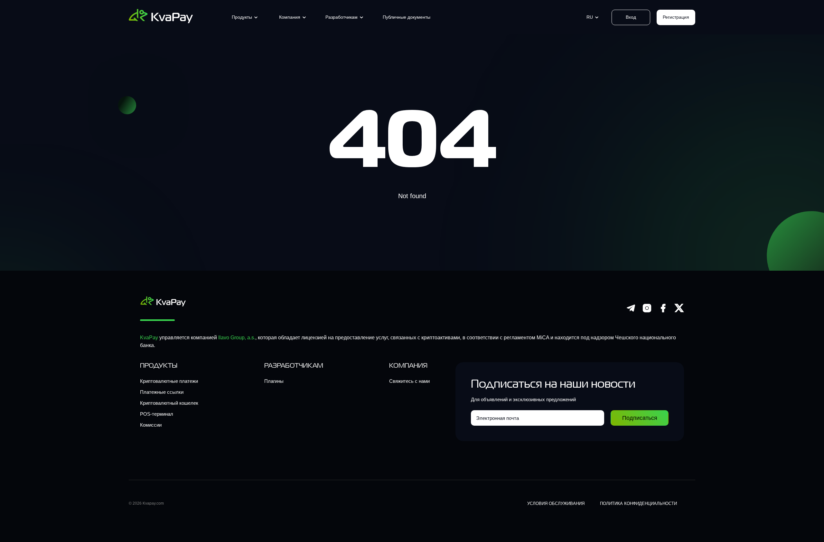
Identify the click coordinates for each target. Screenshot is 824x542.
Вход (631, 17)
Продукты (242, 17)
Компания (289, 17)
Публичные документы (406, 17)
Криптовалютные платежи (169, 381)
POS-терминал (156, 414)
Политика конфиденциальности (638, 503)
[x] (679, 311)
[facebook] (663, 311)
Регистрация (676, 17)
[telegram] (631, 311)
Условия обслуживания (556, 503)
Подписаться (639, 418)
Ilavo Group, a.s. (236, 337)
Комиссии (151, 425)
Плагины (274, 381)
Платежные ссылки (161, 392)
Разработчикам (341, 17)
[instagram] (647, 311)
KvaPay (149, 337)
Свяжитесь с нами (409, 381)
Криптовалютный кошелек (169, 403)
